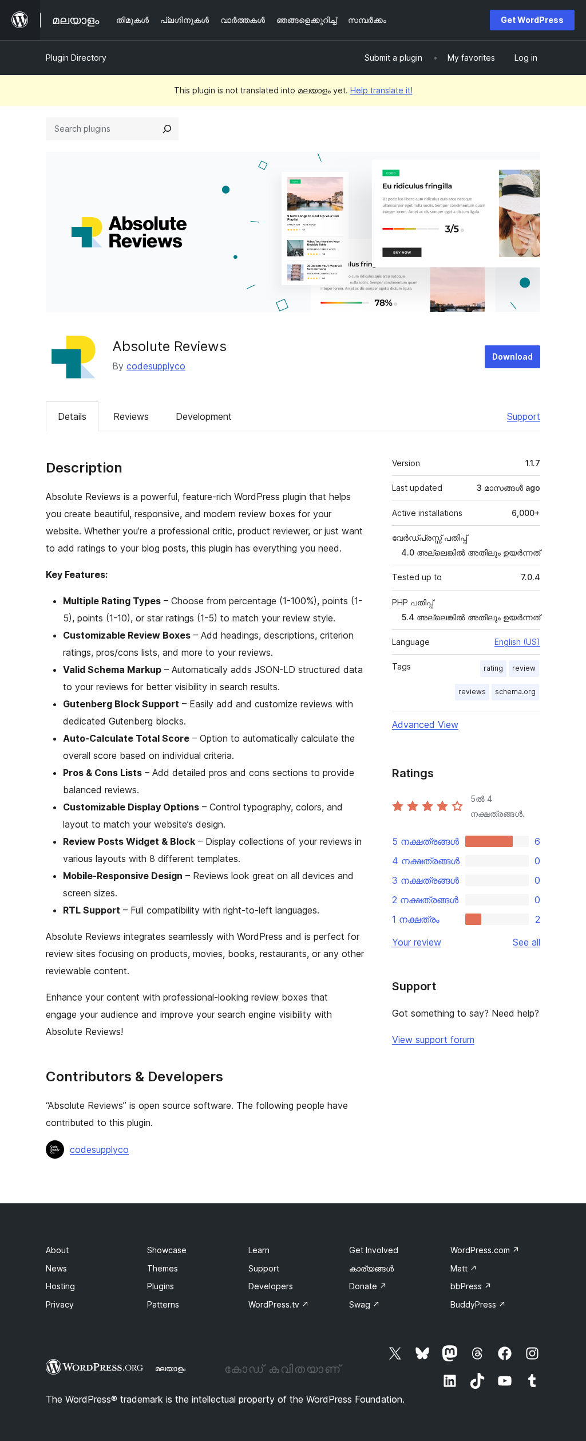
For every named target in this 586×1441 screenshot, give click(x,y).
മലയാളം (170, 1368)
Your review (416, 942)
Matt (463, 1268)
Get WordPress (532, 20)
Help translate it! (381, 90)
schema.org (515, 691)
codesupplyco (155, 366)
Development (204, 416)
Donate (368, 1286)
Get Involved (373, 1250)
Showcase (167, 1250)
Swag (364, 1304)
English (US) (517, 642)
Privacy (60, 1304)
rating (493, 668)
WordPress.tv (278, 1304)
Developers (270, 1286)
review (524, 668)
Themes (162, 1268)
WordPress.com (485, 1250)
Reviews (131, 416)
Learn (259, 1250)
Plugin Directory (76, 57)
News (56, 1268)
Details (72, 416)
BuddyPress (478, 1304)
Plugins (160, 1286)
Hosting (60, 1286)
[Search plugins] (167, 128)
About (57, 1250)
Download (512, 356)
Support (523, 416)
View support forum (433, 1039)
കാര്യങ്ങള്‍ (371, 1268)
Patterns (163, 1304)
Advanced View (425, 724)
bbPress (471, 1286)
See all (526, 942)
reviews (472, 691)
